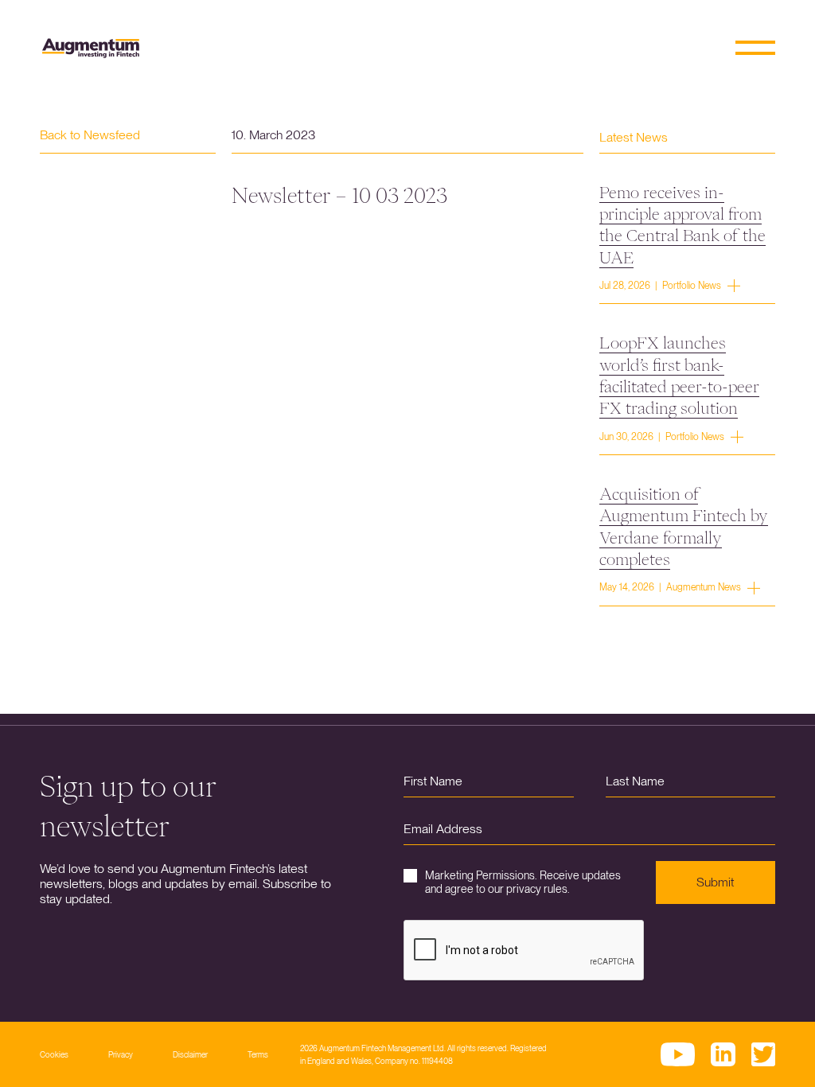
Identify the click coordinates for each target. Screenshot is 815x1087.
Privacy (120, 1054)
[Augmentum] (91, 48)
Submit (715, 882)
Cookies (54, 1054)
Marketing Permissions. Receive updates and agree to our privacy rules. (523, 882)
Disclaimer (190, 1054)
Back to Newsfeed (90, 134)
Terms (258, 1054)
